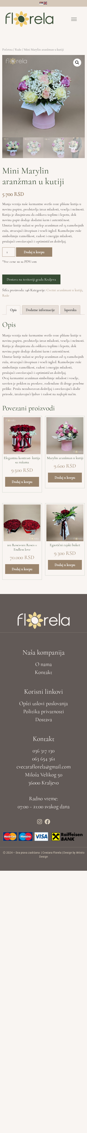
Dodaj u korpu (34, 252)
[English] (46, 2)
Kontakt (43, 672)
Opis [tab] (13, 310)
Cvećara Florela (51, 852)
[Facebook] (47, 821)
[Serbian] (41, 2)
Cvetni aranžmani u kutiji (64, 290)
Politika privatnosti (43, 711)
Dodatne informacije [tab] (40, 310)
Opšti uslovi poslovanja (43, 703)
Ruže (18, 49)
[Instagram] (39, 821)
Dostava (43, 719)
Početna (7, 49)
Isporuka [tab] (70, 310)
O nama (43, 664)
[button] (74, 20)
